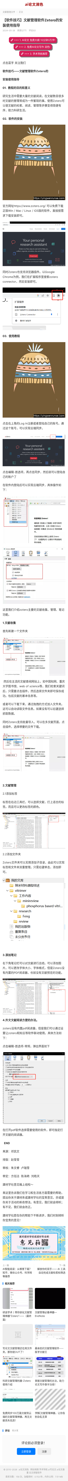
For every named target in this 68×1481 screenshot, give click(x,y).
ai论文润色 (34, 4)
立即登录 (26, 1451)
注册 (44, 1451)
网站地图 (34, 1469)
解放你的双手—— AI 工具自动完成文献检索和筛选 (51, 1270)
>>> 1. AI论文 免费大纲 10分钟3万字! (34, 39)
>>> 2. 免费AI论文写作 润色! (34, 46)
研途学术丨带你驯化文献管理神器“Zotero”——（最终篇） (17, 1316)
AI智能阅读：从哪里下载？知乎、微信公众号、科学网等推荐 (17, 1272)
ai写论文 (52, 1469)
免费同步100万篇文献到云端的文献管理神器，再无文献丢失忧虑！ (17, 1416)
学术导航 (43, 1469)
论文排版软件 (35, 1472)
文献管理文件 (9, 12)
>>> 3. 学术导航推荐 (35, 53)
